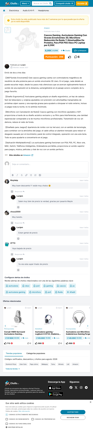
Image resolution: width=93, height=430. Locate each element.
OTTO (12, 243)
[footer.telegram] (86, 387)
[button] (32, 427)
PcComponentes (9, 329)
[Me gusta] (69, 57)
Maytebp (14, 180)
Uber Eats (23, 364)
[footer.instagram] (81, 387)
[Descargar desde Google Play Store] (55, 394)
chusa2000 (15, 212)
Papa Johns (34, 364)
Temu (53, 364)
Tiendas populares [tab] (14, 353)
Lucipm (20, 196)
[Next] (87, 326)
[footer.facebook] (71, 387)
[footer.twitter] (76, 387)
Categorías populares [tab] (35, 353)
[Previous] (5, 326)
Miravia (60, 364)
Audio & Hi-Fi (28, 10)
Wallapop (45, 364)
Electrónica (14, 10)
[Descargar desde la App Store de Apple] (55, 388)
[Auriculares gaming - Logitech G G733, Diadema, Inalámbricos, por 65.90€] (48, 326)
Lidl (68, 364)
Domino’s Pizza (11, 364)
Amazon (47, 28)
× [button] (90, 402)
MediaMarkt (38, 329)
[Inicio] (4, 10)
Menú (24, 3)
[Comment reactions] (12, 191)
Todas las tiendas (12, 369)
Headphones (43, 10)
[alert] (46, 415)
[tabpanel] (46, 363)
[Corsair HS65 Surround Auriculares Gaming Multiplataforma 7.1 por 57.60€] (17, 326)
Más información (24, 411)
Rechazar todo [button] (73, 418)
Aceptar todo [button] (72, 412)
